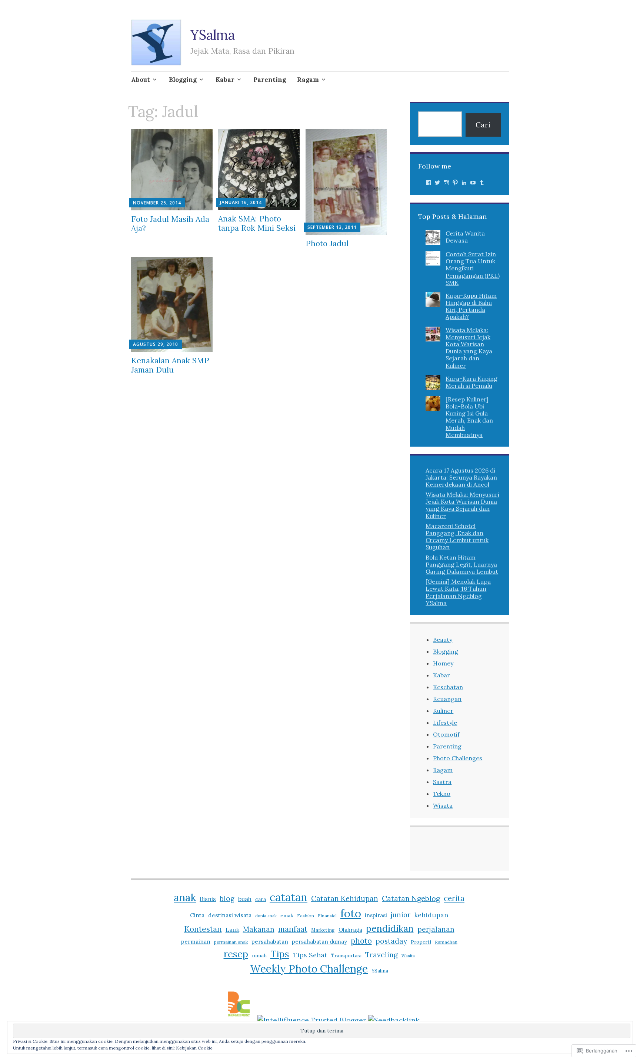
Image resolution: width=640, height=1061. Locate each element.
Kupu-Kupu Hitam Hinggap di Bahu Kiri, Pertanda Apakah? (471, 306)
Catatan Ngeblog (411, 898)
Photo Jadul (327, 243)
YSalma (212, 34)
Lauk (232, 929)
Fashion (305, 915)
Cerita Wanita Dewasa (465, 237)
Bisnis (208, 898)
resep (236, 954)
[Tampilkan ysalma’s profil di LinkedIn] (464, 183)
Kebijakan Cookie (194, 1048)
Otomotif (446, 734)
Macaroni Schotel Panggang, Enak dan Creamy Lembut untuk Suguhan (457, 536)
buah (244, 898)
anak (185, 897)
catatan (288, 897)
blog (227, 898)
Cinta (197, 915)
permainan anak (231, 942)
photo (361, 941)
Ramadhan (446, 942)
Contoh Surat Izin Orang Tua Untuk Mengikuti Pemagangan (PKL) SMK (473, 268)
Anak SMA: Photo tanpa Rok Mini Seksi (257, 223)
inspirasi (376, 915)
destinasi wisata (229, 915)
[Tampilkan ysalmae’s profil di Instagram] (446, 183)
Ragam (308, 80)
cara (260, 899)
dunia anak (266, 915)
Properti (421, 942)
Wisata (443, 805)
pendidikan (390, 928)
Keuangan (447, 699)
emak (286, 915)
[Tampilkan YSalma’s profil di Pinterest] (455, 183)
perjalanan (435, 929)
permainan (195, 941)
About (140, 80)
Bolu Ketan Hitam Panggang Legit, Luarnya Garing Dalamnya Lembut (462, 564)
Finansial (327, 915)
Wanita (408, 955)
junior (400, 914)
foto (350, 913)
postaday (391, 941)
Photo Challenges (457, 758)
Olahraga (350, 929)
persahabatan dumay (319, 941)
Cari (483, 124)
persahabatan (269, 941)
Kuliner (443, 710)
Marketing (323, 930)
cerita (454, 898)
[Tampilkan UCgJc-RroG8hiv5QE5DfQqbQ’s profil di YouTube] (473, 183)
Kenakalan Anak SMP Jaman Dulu (170, 365)
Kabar (225, 80)
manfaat (292, 929)
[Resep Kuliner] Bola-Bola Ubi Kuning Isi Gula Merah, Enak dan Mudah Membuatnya (469, 417)
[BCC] (238, 1020)
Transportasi (346, 955)
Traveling (381, 954)
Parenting (269, 80)
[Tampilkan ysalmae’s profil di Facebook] (428, 183)
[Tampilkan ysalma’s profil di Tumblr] (482, 183)
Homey (443, 663)
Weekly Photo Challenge (309, 968)
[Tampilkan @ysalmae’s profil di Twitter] (437, 183)
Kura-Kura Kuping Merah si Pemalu (471, 382)
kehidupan (431, 915)
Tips (279, 954)
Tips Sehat (310, 955)
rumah (259, 955)
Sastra (442, 781)
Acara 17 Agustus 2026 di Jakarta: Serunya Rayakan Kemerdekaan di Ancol (461, 477)
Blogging (183, 80)
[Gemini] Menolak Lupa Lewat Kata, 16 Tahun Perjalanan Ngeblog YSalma (458, 592)
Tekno (441, 793)
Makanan (258, 929)
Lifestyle (445, 722)
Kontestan (203, 929)
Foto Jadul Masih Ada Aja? (170, 223)
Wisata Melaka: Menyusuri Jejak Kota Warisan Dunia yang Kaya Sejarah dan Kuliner (469, 347)
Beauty (442, 639)
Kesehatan (448, 687)
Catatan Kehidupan (344, 898)
